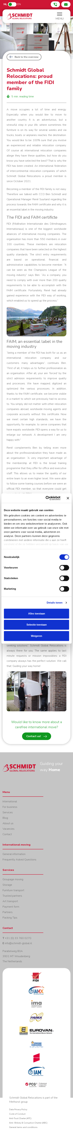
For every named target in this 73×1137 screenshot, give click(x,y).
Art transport (10, 901)
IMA (36, 1006)
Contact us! (33, 736)
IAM (36, 1073)
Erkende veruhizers (36, 1046)
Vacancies (8, 829)
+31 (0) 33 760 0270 (18, 938)
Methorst (36, 1060)
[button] (59, 16)
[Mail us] (65, 4)
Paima (36, 1019)
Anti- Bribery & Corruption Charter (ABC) (28, 1122)
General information (14, 854)
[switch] (64, 567)
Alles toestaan (36, 613)
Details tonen (54, 602)
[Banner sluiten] (68, 498)
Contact (7, 834)
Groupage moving (13, 879)
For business (10, 807)
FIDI (36, 979)
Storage (7, 885)
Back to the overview (27, 57)
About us (8, 823)
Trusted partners (12, 896)
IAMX (36, 992)
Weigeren (36, 635)
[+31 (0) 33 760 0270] (55, 4)
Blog (5, 818)
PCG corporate (36, 1087)
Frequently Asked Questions (19, 859)
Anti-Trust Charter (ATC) (20, 1118)
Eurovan (36, 1033)
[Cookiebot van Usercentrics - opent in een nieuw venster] (45, 498)
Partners (8, 912)
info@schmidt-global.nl (18, 943)
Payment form (11, 907)
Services (8, 812)
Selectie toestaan (36, 624)
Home (19, 16)
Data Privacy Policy (18, 1109)
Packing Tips (10, 918)
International (10, 801)
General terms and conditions (23, 1127)
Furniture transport (13, 890)
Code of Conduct (17, 1114)
